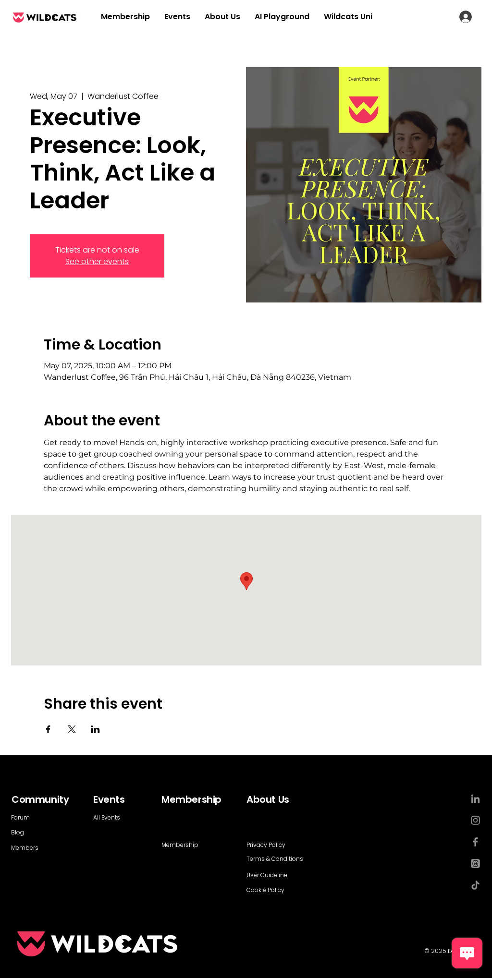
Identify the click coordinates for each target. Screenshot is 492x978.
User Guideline (266, 875)
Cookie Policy (265, 890)
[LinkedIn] (475, 799)
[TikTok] (475, 885)
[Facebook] (475, 842)
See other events (97, 261)
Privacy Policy (265, 845)
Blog (17, 832)
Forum (20, 817)
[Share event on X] (71, 729)
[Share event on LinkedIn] (95, 729)
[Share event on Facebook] (48, 729)
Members (24, 848)
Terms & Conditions (274, 859)
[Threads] (475, 863)
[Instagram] (475, 820)
